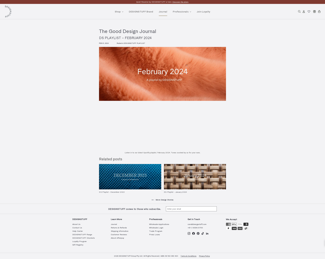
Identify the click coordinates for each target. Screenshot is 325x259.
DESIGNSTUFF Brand (141, 11)
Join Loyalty (203, 11)
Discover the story (180, 2)
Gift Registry (77, 245)
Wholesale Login (156, 228)
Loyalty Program (79, 241)
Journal (163, 11)
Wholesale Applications (159, 224)
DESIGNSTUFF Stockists (83, 238)
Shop (118, 11)
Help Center (77, 231)
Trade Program (155, 231)
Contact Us (77, 228)
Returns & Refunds (119, 228)
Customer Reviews (119, 234)
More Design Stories (164, 200)
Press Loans (154, 234)
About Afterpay (117, 238)
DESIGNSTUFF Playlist (134, 43)
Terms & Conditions (188, 256)
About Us (76, 224)
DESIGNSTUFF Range (82, 234)
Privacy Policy (204, 256)
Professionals (181, 11)
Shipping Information (119, 231)
